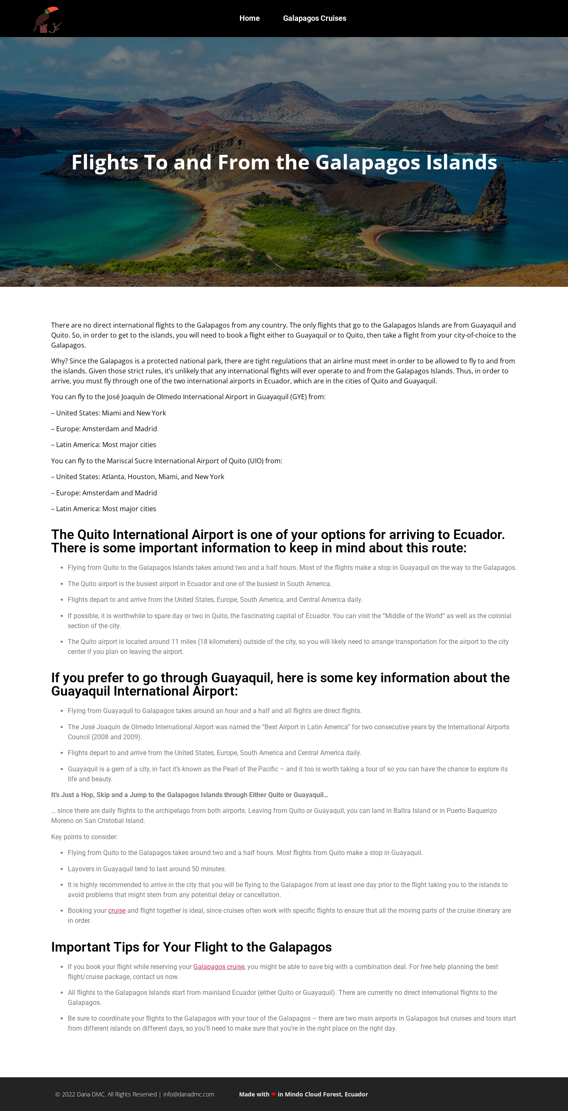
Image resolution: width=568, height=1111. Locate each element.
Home (250, 18)
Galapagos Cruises (314, 18)
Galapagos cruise (218, 967)
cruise (117, 911)
